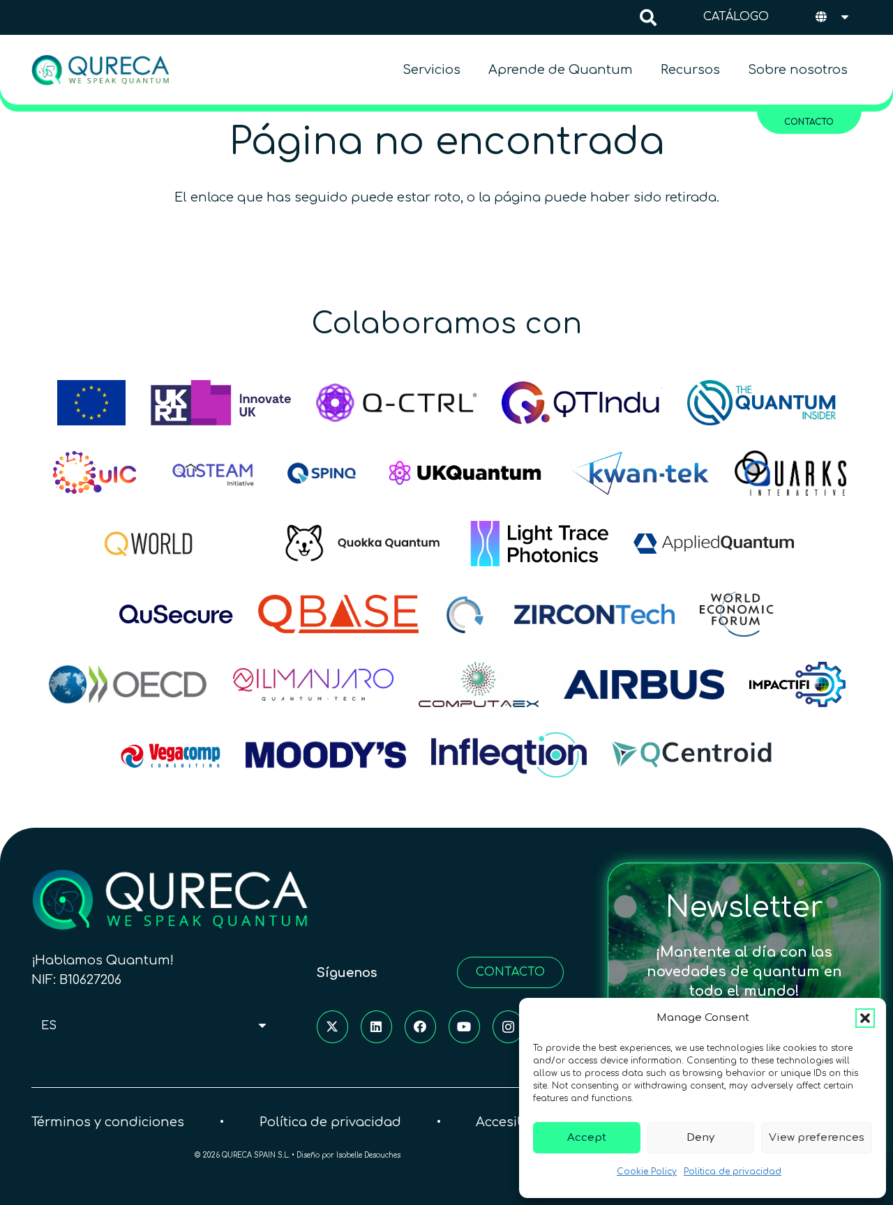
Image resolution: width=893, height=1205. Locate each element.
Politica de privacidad (732, 1171)
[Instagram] (508, 1026)
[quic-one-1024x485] (94, 473)
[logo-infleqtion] (508, 755)
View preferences (816, 1138)
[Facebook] (420, 1026)
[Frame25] (539, 543)
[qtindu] (582, 402)
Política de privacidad (330, 1122)
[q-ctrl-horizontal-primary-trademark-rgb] (396, 402)
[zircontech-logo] (594, 614)
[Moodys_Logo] (326, 755)
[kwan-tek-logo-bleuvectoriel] (640, 473)
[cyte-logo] (466, 614)
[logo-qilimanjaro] (313, 684)
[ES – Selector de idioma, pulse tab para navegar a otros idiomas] (833, 17)
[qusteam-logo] (212, 473)
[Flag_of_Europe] (91, 402)
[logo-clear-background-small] (100, 70)
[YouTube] (464, 1026)
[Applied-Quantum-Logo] (713, 543)
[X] (332, 1026)
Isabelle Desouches (368, 1155)
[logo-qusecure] (176, 614)
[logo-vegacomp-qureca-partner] (170, 755)
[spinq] (321, 473)
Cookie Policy (647, 1171)
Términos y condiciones (107, 1122)
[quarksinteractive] (790, 473)
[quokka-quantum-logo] (365, 543)
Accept (586, 1138)
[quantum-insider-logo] (761, 402)
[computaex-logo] (479, 684)
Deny (700, 1138)
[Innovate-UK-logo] (221, 402)
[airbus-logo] (644, 684)
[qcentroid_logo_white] (692, 755)
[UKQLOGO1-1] (465, 473)
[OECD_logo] (127, 684)
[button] (865, 1018)
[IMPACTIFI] (797, 684)
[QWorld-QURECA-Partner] (179, 543)
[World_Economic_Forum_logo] (736, 614)
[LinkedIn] (376, 1026)
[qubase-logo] (338, 614)
